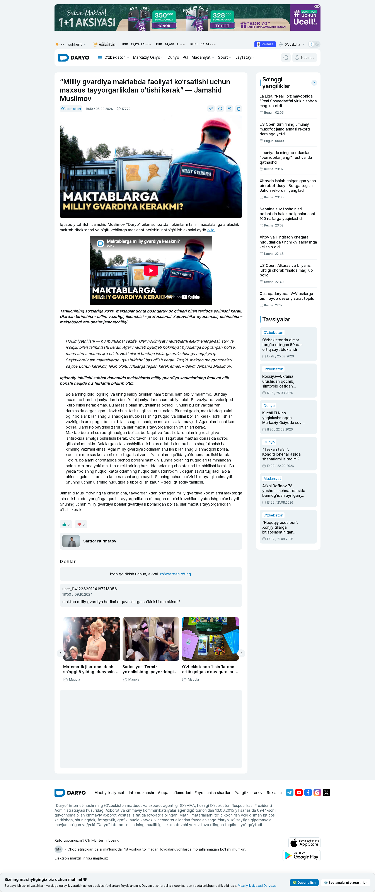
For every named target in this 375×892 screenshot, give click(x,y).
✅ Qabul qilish (304, 882)
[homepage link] (73, 58)
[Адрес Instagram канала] (317, 792)
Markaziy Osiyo (146, 57)
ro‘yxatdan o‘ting (175, 574)
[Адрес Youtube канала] (299, 792)
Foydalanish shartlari (213, 793)
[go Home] (70, 793)
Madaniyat (201, 57)
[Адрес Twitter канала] (326, 792)
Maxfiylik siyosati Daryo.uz (257, 885)
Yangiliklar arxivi (249, 793)
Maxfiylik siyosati (109, 793)
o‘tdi (211, 230)
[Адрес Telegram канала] (289, 792)
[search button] (286, 57)
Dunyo (173, 57)
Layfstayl (243, 57)
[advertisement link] (265, 44)
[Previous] (61, 653)
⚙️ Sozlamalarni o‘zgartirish (345, 882)
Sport (223, 57)
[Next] (241, 653)
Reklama (274, 793)
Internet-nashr (141, 793)
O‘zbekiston (115, 57)
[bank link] (104, 44)
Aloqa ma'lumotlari (174, 793)
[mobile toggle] (100, 57)
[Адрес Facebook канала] (308, 792)
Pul (185, 57)
